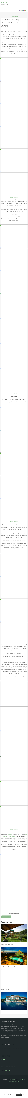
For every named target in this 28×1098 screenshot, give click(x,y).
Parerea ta (6, 917)
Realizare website (13, 1079)
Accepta (19, 1094)
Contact (9, 1085)
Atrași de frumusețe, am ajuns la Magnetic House (11, 1048)
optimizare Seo (22, 1079)
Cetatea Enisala (11, 836)
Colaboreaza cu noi (5, 1070)
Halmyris (10, 834)
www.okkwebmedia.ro (14, 1081)
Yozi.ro (4, 2)
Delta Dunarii (16, 839)
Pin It (13, 16)
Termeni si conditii (16, 1085)
